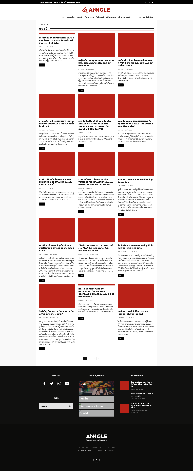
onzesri (81, 188)
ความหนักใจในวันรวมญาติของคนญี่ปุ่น (142, 395)
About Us (83, 447)
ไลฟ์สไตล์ (100, 17)
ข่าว (63, 17)
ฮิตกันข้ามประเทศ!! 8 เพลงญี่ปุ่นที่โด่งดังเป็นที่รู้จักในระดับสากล (135, 246)
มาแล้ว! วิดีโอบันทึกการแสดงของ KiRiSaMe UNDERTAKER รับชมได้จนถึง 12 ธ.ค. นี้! (55, 182)
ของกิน (80, 17)
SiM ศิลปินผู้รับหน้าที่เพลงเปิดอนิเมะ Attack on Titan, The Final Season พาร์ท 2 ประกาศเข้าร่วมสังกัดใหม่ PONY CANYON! (95, 125)
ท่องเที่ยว (71, 17)
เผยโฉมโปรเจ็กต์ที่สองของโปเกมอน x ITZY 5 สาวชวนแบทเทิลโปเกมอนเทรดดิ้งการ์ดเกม (135, 63)
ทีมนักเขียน (48, 2)
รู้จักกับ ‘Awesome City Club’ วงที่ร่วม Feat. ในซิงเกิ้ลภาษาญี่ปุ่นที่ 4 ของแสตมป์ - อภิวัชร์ (95, 248)
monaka (81, 69)
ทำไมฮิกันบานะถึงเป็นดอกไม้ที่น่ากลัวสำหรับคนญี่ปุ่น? (141, 405)
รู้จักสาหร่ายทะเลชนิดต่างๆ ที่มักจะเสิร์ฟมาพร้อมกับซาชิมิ (142, 384)
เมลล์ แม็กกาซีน (58, 2)
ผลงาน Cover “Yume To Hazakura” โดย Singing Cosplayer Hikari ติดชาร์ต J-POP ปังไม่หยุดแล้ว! (96, 292)
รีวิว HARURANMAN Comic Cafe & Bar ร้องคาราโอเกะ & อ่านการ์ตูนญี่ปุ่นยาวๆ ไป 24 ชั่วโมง (56, 40)
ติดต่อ (78, 2)
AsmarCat (121, 186)
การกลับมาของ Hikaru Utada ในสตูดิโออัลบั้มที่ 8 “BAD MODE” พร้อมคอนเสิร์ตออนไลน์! (135, 124)
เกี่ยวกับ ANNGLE (69, 2)
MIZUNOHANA (43, 254)
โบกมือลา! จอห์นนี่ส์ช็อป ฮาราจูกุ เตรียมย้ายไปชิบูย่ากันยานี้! (133, 312)
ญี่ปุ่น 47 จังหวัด (124, 17)
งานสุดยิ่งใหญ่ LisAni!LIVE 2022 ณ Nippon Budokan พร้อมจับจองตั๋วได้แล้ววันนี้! (56, 124)
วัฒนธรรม (89, 17)
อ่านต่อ (42, 65)
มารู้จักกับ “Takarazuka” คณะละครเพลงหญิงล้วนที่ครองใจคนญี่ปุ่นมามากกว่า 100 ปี (96, 63)
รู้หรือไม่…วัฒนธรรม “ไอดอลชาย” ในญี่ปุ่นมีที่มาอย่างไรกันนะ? (56, 312)
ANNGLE (120, 69)
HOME (42, 2)
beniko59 (121, 318)
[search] (70, 406)
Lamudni (42, 47)
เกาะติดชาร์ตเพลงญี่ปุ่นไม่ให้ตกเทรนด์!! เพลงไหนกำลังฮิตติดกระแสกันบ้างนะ (56, 248)
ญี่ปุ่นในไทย (111, 17)
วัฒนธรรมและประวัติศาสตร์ (139, 410)
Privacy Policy (99, 447)
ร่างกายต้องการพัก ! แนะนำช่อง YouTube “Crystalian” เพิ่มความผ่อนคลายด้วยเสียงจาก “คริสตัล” (95, 182)
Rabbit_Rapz (83, 254)
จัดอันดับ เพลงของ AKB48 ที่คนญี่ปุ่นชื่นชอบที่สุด (135, 181)
